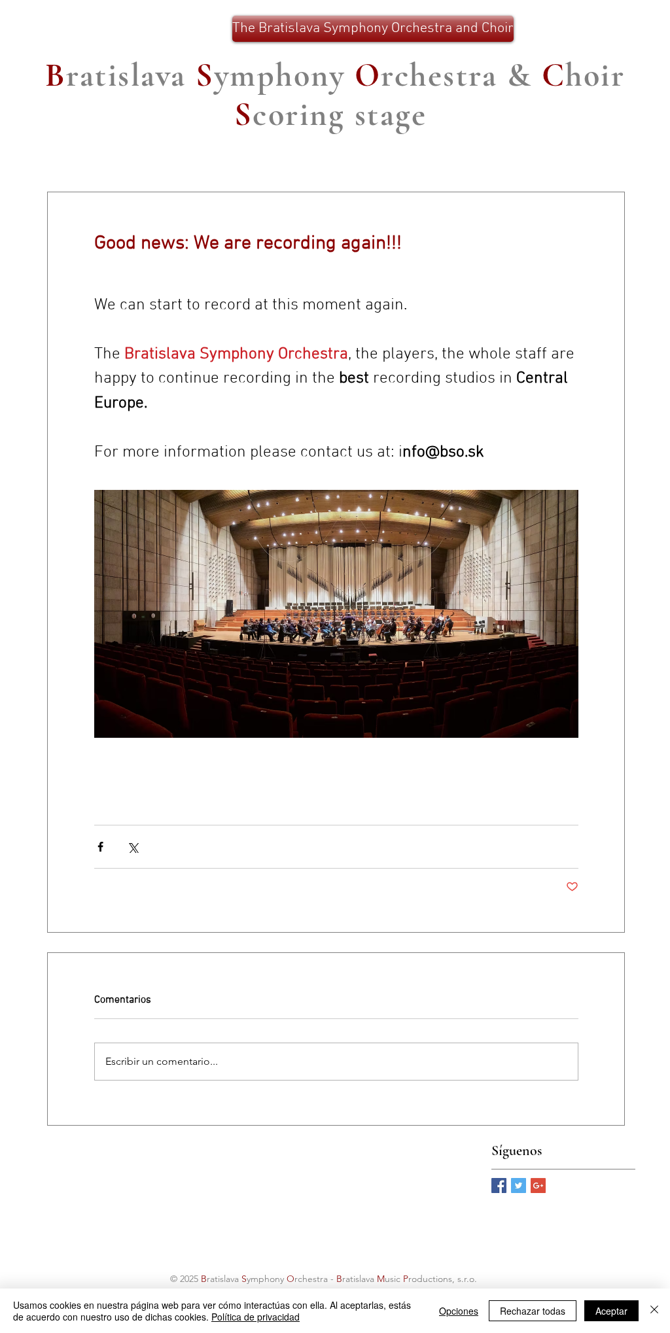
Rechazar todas (532, 1310)
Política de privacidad (255, 1316)
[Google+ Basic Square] (538, 1185)
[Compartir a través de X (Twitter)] (132, 846)
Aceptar (611, 1310)
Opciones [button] (458, 1310)
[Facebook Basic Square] (498, 1185)
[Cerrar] (654, 1311)
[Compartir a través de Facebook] (100, 846)
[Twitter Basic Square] (518, 1185)
